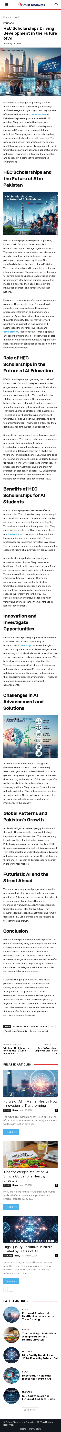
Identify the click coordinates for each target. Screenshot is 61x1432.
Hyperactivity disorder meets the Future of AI (37, 1377)
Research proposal (39, 1031)
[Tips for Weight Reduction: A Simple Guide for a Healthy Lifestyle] (30, 1154)
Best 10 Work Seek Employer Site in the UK (46, 1051)
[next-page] (11, 1289)
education (16, 17)
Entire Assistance (39, 1026)
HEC (52, 1026)
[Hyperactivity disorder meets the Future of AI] (11, 1375)
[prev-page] (5, 1289)
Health (7, 1110)
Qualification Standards (16, 1031)
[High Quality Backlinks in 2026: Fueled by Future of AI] (30, 1229)
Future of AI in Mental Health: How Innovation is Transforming (30, 1103)
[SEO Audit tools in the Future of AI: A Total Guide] (11, 1396)
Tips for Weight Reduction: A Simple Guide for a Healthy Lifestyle (25, 1176)
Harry (15, 1110)
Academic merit (20, 1026)
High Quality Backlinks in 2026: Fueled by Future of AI (27, 1249)
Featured (8, 1256)
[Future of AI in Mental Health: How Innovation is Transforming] (30, 1083)
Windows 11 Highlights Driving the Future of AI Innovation (16, 1051)
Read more (11, 1132)
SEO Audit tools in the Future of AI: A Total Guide (38, 1397)
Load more (29, 1409)
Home (6, 17)
